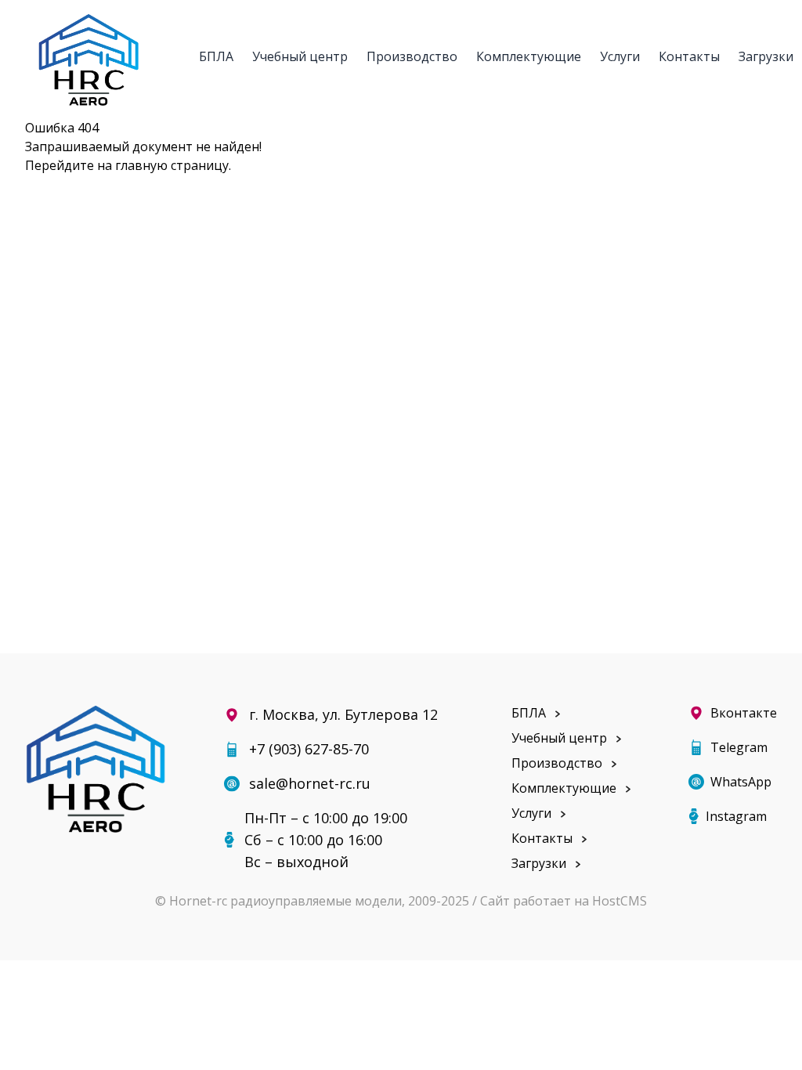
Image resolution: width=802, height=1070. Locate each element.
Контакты (689, 56)
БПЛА (216, 56)
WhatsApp (740, 781)
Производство (412, 56)
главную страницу (172, 165)
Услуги (620, 56)
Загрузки (766, 56)
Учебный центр (300, 56)
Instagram (736, 816)
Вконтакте (743, 712)
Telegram (739, 747)
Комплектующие (528, 56)
